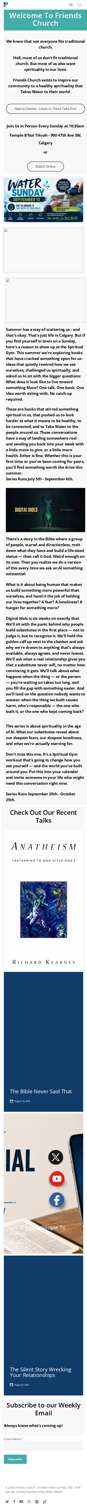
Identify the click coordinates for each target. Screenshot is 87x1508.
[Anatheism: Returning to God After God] (43, 900)
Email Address (13, 1439)
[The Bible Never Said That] (43, 1042)
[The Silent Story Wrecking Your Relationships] (43, 1325)
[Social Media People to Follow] (43, 1184)
